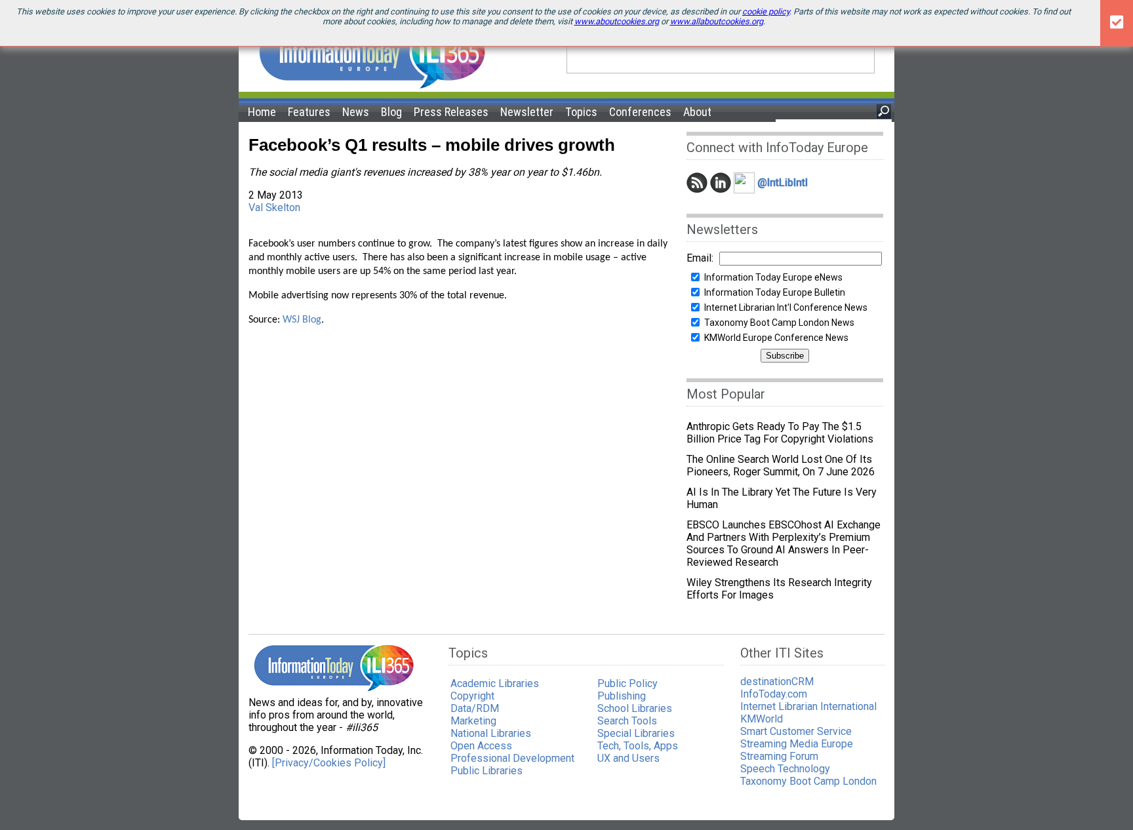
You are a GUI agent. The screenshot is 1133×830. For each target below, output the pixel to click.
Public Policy (627, 683)
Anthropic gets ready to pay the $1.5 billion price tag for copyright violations (779, 432)
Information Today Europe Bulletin (774, 292)
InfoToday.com (773, 694)
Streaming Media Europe (796, 744)
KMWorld (761, 719)
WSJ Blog (302, 320)
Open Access (481, 746)
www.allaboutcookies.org (716, 21)
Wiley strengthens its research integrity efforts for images (779, 588)
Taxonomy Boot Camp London (808, 781)
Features (309, 112)
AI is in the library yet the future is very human (781, 498)
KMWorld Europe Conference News (776, 337)
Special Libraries (636, 733)
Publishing (621, 696)
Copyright (472, 696)
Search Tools (627, 721)
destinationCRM (777, 681)
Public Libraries (486, 770)
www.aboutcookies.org (616, 21)
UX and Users (628, 758)
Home (262, 112)
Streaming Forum (779, 756)
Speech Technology (785, 768)
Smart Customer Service (796, 731)
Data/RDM (474, 708)
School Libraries (634, 708)
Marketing (473, 721)
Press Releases (451, 112)
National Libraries (490, 733)
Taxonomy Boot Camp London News (779, 322)
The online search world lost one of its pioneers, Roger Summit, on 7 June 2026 (780, 465)
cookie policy (765, 11)
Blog (391, 112)
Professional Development (512, 758)
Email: (699, 258)
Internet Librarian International (808, 706)
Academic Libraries (494, 683)
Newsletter (526, 112)
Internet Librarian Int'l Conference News (785, 307)
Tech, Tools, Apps (637, 746)
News (355, 112)
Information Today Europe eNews (773, 277)
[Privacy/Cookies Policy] (329, 763)
